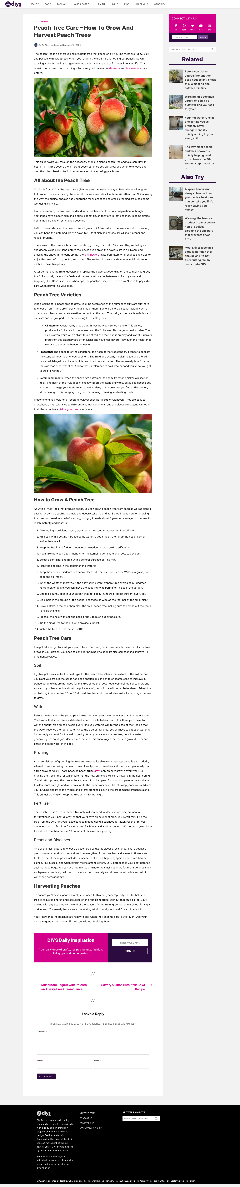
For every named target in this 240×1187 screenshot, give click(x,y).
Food (48, 4)
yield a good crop (69, 409)
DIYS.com (13, 4)
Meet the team (87, 1113)
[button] (93, 117)
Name (40, 1060)
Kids (126, 4)
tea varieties (133, 68)
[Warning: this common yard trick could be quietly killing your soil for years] (176, 108)
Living (114, 4)
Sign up (130, 951)
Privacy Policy (87, 1123)
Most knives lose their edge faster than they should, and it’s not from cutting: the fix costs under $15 (199, 256)
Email (97, 1060)
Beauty (35, 4)
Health (101, 4)
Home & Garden (82, 4)
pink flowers (91, 254)
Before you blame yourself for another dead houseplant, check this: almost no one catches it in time (200, 80)
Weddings (160, 4)
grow (97, 770)
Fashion (62, 4)
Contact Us (86, 1118)
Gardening (141, 4)
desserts (114, 68)
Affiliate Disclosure (91, 1128)
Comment (42, 1031)
